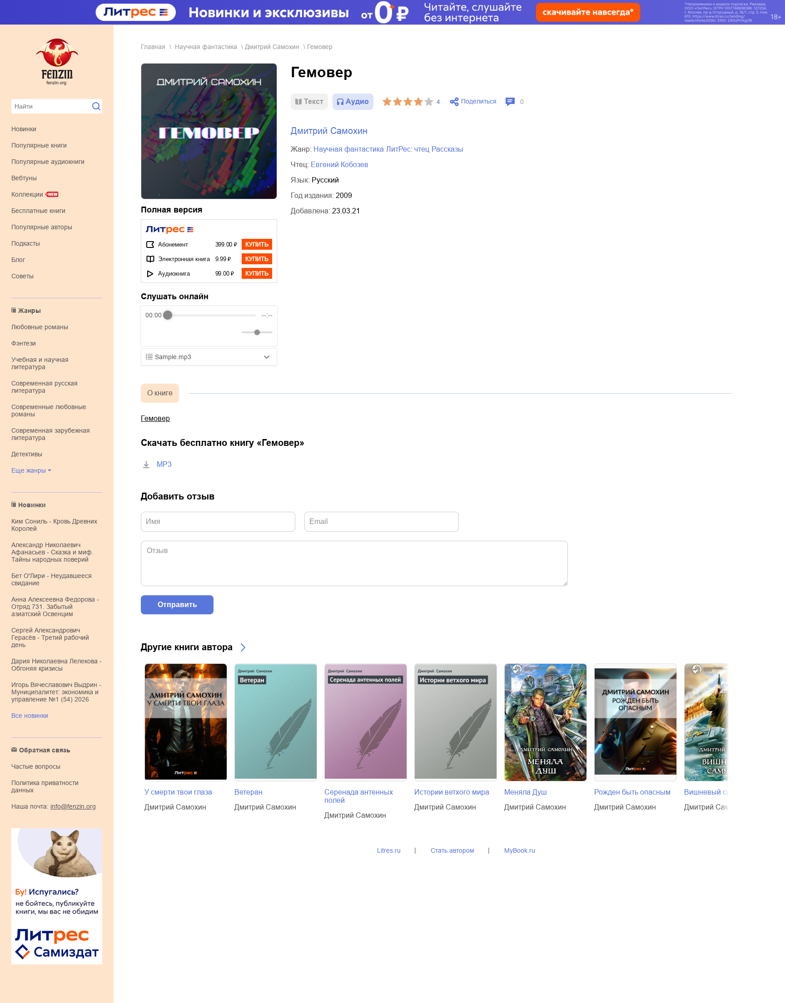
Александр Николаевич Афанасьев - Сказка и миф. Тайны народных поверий (52, 552)
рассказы (447, 149)
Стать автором (452, 850)
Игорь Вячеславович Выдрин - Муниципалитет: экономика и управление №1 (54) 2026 (56, 692)
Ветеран (248, 792)
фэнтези (23, 343)
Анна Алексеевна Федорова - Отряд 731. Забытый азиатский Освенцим (55, 607)
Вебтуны (24, 178)
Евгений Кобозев (339, 164)
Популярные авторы (41, 227)
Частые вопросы (35, 766)
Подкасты (25, 243)
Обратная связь (44, 750)
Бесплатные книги (38, 210)
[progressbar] (212, 315)
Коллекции (27, 194)
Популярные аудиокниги (47, 161)
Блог (18, 259)
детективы (26, 454)
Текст (313, 101)
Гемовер (155, 418)
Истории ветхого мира (451, 792)
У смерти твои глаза (178, 792)
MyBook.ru (519, 850)
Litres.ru (389, 850)
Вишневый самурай (717, 792)
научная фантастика (206, 46)
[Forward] (194, 333)
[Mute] (233, 332)
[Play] (174, 332)
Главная (153, 46)
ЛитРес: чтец (407, 149)
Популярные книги (39, 145)
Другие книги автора (187, 647)
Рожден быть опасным (632, 792)
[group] (209, 326)
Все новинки (29, 715)
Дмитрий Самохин (272, 46)
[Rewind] (155, 333)
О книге (160, 393)
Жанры (29, 310)
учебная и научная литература (40, 363)
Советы (22, 276)
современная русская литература (44, 387)
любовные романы (39, 327)
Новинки (23, 129)
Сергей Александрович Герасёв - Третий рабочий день (50, 637)
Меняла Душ (525, 792)
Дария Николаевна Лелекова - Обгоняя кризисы (56, 664)
